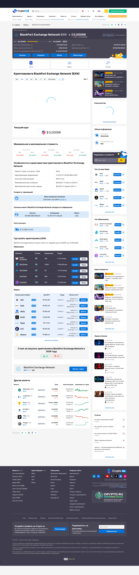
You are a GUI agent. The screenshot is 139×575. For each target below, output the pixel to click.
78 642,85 (46, 329)
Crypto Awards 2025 (118, 16)
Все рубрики (99, 16)
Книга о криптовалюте (77, 507)
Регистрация (120, 11)
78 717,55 (46, 323)
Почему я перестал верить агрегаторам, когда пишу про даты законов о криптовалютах (114, 397)
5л (45, 79)
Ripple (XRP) (16, 482)
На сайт (75, 259)
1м (27, 79)
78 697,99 (46, 317)
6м (36, 79)
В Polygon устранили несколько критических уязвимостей (112, 321)
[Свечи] (63, 79)
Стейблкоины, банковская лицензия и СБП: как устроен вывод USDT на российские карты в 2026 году (114, 382)
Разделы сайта (75, 470)
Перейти (118, 224)
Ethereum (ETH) (17, 476)
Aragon (25, 423)
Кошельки (52, 16)
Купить (83, 300)
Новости (63, 16)
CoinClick (23, 282)
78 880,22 (46, 334)
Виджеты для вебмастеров (55, 518)
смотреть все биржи (51, 340)
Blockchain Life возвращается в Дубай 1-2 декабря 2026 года (115, 76)
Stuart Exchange (23, 258)
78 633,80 (46, 300)
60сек (53, 482)
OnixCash (23, 276)
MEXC (22, 311)
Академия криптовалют (77, 504)
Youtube (82, 11)
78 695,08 (46, 311)
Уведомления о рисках (72, 518)
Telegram (88, 11)
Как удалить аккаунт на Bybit (103, 426)
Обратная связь (32, 518)
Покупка (22, 55)
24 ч (64, 41)
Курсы (69, 67)
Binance (23, 334)
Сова (52, 488)
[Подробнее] (26, 30)
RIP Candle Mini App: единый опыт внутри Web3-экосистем (115, 356)
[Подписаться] (121, 160)
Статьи (73, 16)
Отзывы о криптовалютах (78, 495)
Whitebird (54, 495)
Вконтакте (125, 24)
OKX (22, 300)
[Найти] (33, 11)
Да (47, 356)
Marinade (26, 389)
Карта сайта (73, 501)
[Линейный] (59, 79)
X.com (118, 24)
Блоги (71, 488)
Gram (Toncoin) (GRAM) (19, 488)
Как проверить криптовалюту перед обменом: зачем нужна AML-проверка (114, 344)
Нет (58, 356)
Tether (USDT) (16, 479)
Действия (41, 390)
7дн (22, 79)
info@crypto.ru (123, 487)
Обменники (40, 16)
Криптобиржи (36, 470)
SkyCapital (23, 270)
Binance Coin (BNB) (18, 485)
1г (40, 79)
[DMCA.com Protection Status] (69, 559)
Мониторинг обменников (58, 473)
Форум (72, 498)
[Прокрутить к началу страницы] (134, 563)
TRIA (24, 416)
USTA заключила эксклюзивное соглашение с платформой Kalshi (114, 310)
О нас (24, 518)
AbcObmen (24, 264)
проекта (62, 199)
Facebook (121, 24)
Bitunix (33, 482)
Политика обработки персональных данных (93, 518)
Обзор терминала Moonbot (103, 440)
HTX (22, 329)
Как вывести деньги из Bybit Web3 (105, 433)
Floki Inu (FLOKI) (17, 501)
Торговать (117, 174)
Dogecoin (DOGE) (17, 495)
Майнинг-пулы (85, 16)
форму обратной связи (117, 485)
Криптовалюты (17, 16)
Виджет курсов (75, 510)
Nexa (25, 402)
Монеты (15, 470)
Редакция (42, 518)
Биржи (29, 16)
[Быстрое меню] (106, 11)
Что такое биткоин (18, 473)
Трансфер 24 (55, 498)
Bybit (22, 306)
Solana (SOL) (16, 491)
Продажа (40, 55)
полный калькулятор (109, 122)
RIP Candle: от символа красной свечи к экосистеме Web (114, 368)
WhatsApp (112, 24)
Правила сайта (112, 518)
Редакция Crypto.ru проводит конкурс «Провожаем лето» (112, 85)
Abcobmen (54, 476)
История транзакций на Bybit (103, 419)
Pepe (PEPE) (16, 498)
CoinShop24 (54, 491)
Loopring (26, 396)
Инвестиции (78, 55)
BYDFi (22, 317)
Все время (51, 79)
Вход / (113, 11)
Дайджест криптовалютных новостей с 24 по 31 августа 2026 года (112, 94)
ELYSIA (25, 409)
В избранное (110, 35)
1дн (17, 79)
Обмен (59, 55)
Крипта (53, 485)
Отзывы (108, 67)
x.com (93, 11)
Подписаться (112, 531)
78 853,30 (46, 306)
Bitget (22, 323)
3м (31, 79)
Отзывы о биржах (75, 491)
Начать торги (78, 369)
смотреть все (109, 212)
